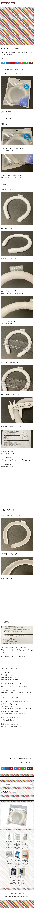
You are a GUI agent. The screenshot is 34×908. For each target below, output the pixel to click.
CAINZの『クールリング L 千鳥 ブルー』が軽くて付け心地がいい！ (9, 861)
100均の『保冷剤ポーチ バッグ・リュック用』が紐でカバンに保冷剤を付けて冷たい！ (20, 881)
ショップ (10, 48)
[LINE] (26, 63)
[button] (4, 813)
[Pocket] (21, 63)
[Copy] (31, 63)
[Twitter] (3, 63)
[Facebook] (8, 63)
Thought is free (26, 896)
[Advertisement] (17, 25)
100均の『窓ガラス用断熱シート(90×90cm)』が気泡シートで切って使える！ (25, 862)
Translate (13, 792)
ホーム (3, 48)
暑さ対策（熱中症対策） (26, 758)
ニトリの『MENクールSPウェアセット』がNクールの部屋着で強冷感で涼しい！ (13, 881)
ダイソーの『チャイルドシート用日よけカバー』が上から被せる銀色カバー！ (25, 845)
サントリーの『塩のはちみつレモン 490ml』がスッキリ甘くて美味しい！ (9, 845)
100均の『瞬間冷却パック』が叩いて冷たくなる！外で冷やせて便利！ (17, 862)
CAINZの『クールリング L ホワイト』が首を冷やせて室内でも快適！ (17, 845)
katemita (30, 762)
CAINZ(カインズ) (20, 48)
